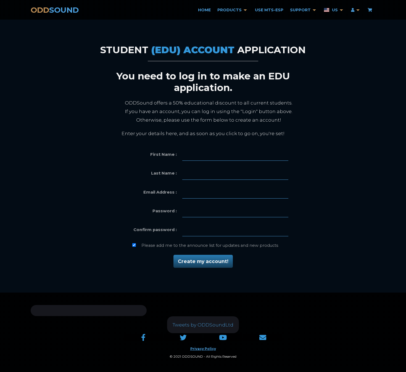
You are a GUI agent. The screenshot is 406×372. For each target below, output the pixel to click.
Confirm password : (155, 229)
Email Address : (160, 192)
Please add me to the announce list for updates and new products (209, 245)
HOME (204, 10)
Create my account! (203, 261)
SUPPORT (300, 10)
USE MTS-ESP (269, 10)
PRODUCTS (229, 10)
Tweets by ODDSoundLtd (203, 325)
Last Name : (164, 173)
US (335, 10)
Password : (164, 210)
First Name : (163, 154)
